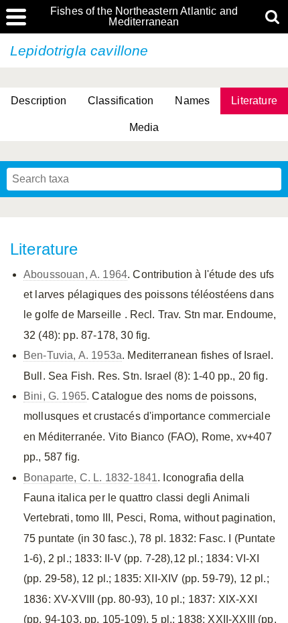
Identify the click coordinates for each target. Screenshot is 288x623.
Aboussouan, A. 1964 (75, 274)
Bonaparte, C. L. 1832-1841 (90, 477)
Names (192, 100)
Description (38, 100)
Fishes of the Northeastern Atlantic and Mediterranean (144, 16)
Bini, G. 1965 (54, 396)
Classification (120, 100)
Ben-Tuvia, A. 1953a (72, 355)
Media (144, 127)
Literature (254, 100)
